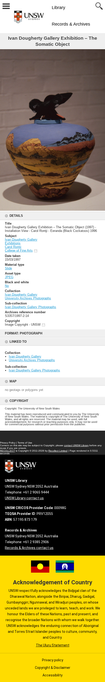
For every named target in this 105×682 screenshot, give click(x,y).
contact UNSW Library (76, 445)
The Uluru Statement (52, 645)
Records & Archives (71, 24)
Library (58, 7)
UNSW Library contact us (24, 498)
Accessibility (52, 675)
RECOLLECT (7, 450)
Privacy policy (52, 660)
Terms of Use (25, 442)
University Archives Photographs (32, 360)
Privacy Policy (7, 442)
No (7, 286)
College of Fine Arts (19, 250)
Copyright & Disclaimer (52, 668)
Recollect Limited (57, 450)
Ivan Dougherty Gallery (25, 356)
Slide (8, 268)
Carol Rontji (13, 247)
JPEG (9, 277)
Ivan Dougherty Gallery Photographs (34, 370)
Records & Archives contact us (29, 548)
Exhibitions (13, 243)
